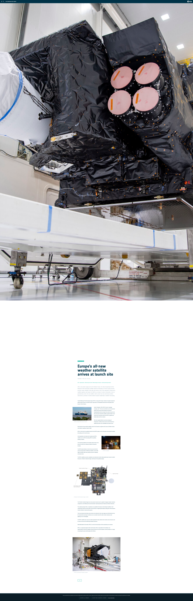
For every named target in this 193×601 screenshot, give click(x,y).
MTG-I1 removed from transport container (81, 572)
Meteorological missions (97, 382)
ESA (78, 382)
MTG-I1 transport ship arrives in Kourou (80, 421)
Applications (82, 382)
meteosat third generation (106, 382)
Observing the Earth (88, 382)
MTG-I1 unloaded (106, 450)
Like (80, 580)
